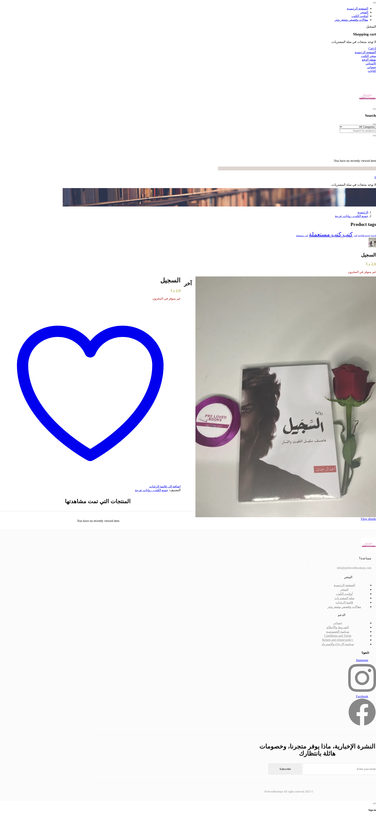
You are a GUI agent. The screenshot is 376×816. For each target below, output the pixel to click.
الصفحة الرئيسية (344, 585)
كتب (355, 236)
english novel (364, 236)
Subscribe (285, 769)
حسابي (337, 623)
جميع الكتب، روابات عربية (351, 216)
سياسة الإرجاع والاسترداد (338, 644)
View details (368, 519)
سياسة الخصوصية (337, 631)
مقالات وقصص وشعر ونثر (344, 606)
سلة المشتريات (344, 598)
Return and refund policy (337, 639)
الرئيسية (362, 212)
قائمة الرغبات (344, 602)
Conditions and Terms (337, 635)
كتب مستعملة (302, 236)
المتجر (344, 589)
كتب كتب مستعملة (331, 234)
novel (373, 236)
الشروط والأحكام (337, 627)
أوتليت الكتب (344, 593)
